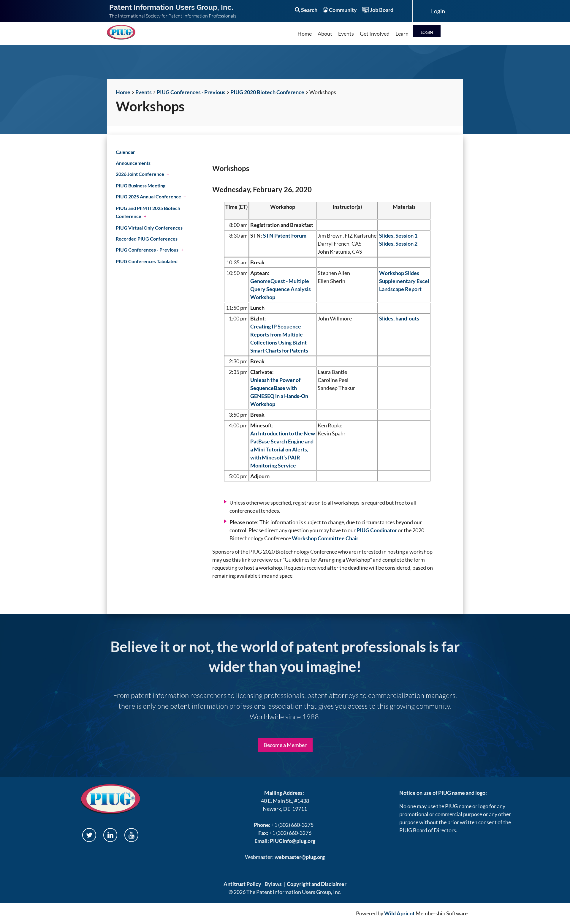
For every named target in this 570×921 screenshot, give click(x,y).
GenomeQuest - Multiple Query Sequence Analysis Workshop (280, 289)
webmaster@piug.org (300, 857)
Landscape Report (400, 289)
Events (143, 92)
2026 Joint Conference (140, 174)
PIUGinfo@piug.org (292, 841)
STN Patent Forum (284, 235)
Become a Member (285, 745)
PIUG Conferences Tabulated (147, 261)
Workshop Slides (399, 273)
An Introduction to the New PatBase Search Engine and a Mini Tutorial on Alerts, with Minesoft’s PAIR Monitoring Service (282, 449)
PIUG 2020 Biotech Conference (267, 92)
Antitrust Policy (242, 884)
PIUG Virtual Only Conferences (149, 227)
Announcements (133, 163)
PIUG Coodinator (377, 530)
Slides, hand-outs (399, 318)
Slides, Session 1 (398, 235)
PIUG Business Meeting (140, 185)
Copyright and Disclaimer (316, 884)
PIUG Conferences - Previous (191, 92)
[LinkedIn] (110, 835)
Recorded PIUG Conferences (147, 238)
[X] (89, 835)
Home (123, 92)
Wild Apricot (399, 913)
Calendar (125, 152)
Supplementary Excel (404, 281)
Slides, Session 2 (398, 243)
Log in (427, 31)
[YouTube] (131, 835)
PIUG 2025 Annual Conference (148, 196)
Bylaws (273, 884)
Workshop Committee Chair (325, 538)
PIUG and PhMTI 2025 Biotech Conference (148, 212)
